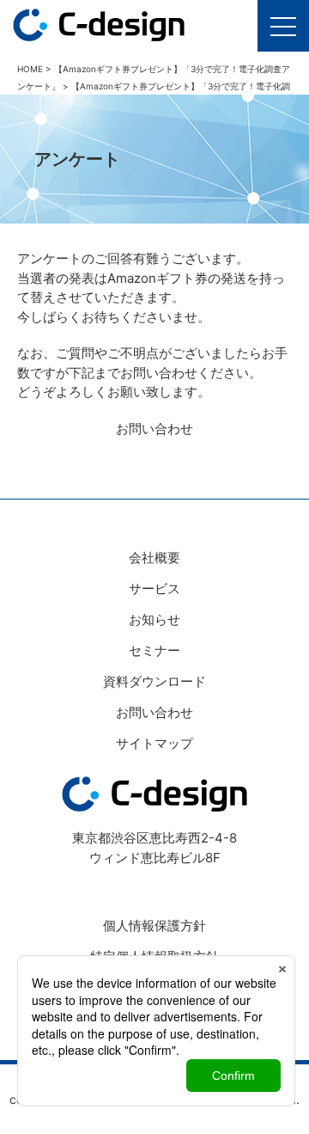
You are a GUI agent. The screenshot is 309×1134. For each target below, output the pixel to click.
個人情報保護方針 (154, 925)
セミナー (154, 650)
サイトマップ (154, 743)
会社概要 (154, 557)
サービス (154, 588)
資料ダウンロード (154, 681)
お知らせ (154, 619)
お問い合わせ (154, 428)
